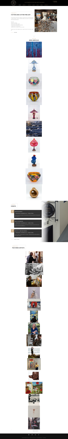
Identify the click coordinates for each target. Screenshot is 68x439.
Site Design (44, 437)
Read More (15, 32)
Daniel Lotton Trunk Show (19, 221)
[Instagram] (35, 434)
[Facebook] (28, 434)
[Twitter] (32, 434)
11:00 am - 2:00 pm (30, 213)
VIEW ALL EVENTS (16, 239)
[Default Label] (38, 434)
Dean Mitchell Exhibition (18, 211)
